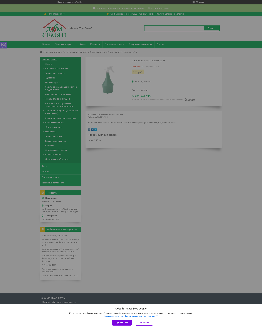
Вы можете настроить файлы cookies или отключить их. (130, 316)
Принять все (122, 323)
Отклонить (144, 323)
